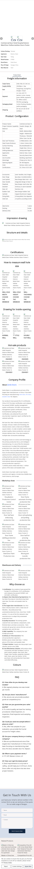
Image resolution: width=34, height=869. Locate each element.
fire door (28, 394)
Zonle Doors (12, 385)
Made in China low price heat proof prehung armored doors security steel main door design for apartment (8, 856)
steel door (22, 394)
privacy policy (8, 862)
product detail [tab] (17, 75)
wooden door (6, 397)
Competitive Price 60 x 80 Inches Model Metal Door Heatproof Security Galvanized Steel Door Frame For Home (25, 856)
